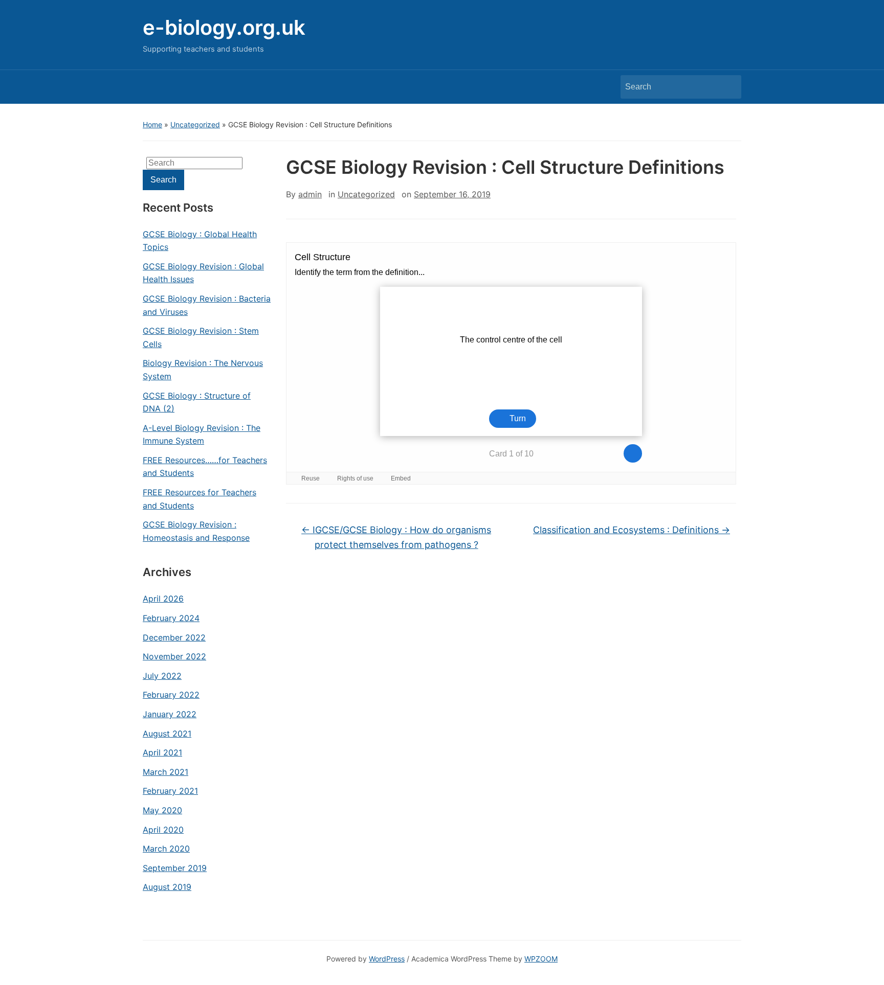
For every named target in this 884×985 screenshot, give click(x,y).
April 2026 (163, 598)
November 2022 (174, 656)
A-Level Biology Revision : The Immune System (201, 434)
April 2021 (162, 752)
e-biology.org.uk (224, 27)
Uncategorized (195, 124)
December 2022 (174, 637)
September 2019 (175, 868)
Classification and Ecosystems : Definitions (631, 529)
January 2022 (169, 714)
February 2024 (171, 618)
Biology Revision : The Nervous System (203, 369)
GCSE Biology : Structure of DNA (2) (197, 402)
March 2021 (165, 772)
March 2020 (166, 848)
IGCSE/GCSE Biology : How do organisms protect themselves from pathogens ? (396, 537)
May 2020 (162, 810)
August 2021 (167, 733)
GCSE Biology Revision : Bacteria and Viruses (207, 305)
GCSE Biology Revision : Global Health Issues (203, 273)
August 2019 (167, 887)
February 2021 (170, 791)
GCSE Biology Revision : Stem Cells (201, 337)
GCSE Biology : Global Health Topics (200, 241)
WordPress (387, 958)
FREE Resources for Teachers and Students (199, 499)
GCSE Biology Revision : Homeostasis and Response (196, 531)
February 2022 (171, 695)
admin (310, 194)
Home (152, 124)
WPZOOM (541, 958)
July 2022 (162, 676)
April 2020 (163, 829)
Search (728, 87)
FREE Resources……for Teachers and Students (205, 466)
